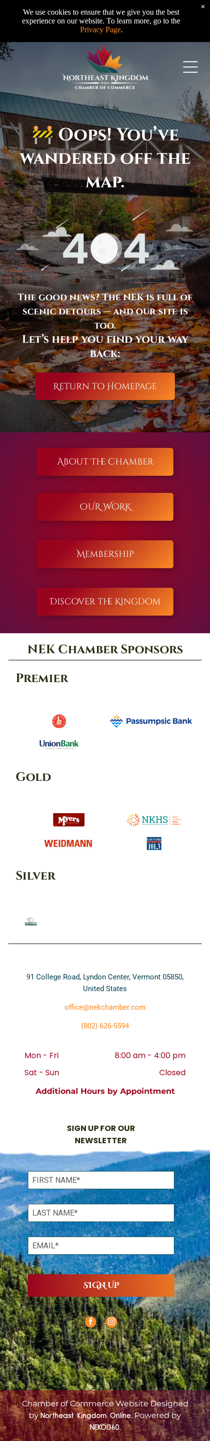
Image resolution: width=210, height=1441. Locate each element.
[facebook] (90, 1323)
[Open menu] (190, 67)
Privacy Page (100, 29)
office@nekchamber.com (105, 1007)
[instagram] (111, 1323)
